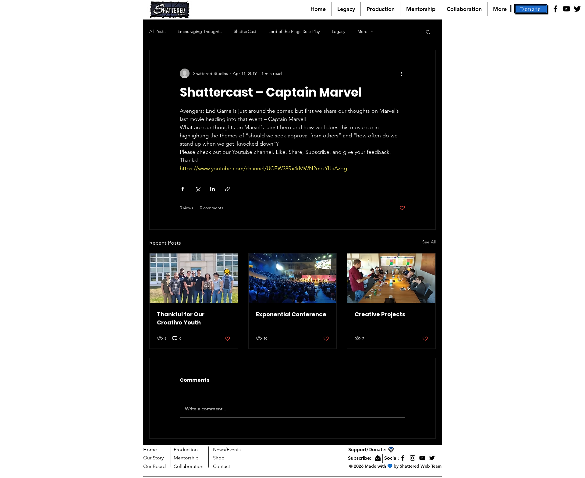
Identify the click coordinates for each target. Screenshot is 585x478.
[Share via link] (227, 189)
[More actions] (401, 73)
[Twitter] (577, 8)
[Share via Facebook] (183, 189)
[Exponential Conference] (293, 278)
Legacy (338, 31)
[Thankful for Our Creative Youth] (194, 278)
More (362, 31)
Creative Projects (380, 314)
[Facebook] (555, 8)
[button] (530, 8)
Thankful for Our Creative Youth (180, 318)
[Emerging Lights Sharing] (391, 278)
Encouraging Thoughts (200, 31)
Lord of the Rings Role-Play (294, 31)
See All (429, 242)
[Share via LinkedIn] (212, 189)
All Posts (157, 31)
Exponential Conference (291, 314)
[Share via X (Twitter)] (197, 189)
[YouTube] (566, 8)
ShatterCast (245, 31)
